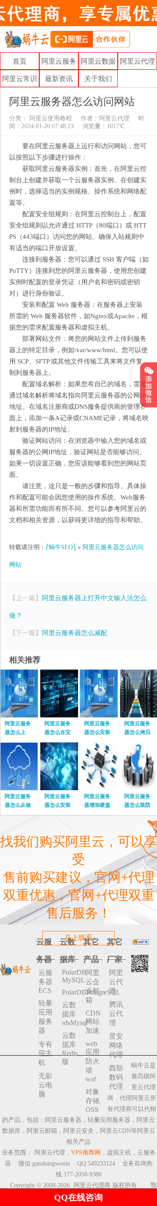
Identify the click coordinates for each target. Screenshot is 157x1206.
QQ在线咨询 (78, 1197)
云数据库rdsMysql (70, 1013)
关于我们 (98, 78)
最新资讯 (59, 78)
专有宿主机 (45, 1053)
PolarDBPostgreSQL (70, 992)
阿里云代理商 (92, 1185)
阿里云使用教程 (49, 118)
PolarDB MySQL (70, 976)
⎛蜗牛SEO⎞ (61, 547)
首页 (20, 61)
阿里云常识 (19, 78)
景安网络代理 (116, 1045)
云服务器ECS (45, 981)
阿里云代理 (137, 61)
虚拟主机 (119, 1152)
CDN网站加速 (93, 1021)
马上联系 (78, 937)
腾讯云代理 (116, 1013)
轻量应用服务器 (45, 1016)
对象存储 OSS (92, 1100)
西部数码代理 (116, 1077)
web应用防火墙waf (92, 1061)
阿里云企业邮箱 (92, 986)
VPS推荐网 (86, 1152)
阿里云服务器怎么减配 (74, 632)
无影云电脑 (45, 1085)
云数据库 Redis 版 (70, 1048)
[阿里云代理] (67, 38)
